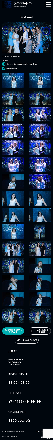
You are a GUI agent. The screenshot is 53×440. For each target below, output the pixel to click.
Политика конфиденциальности (13, 431)
